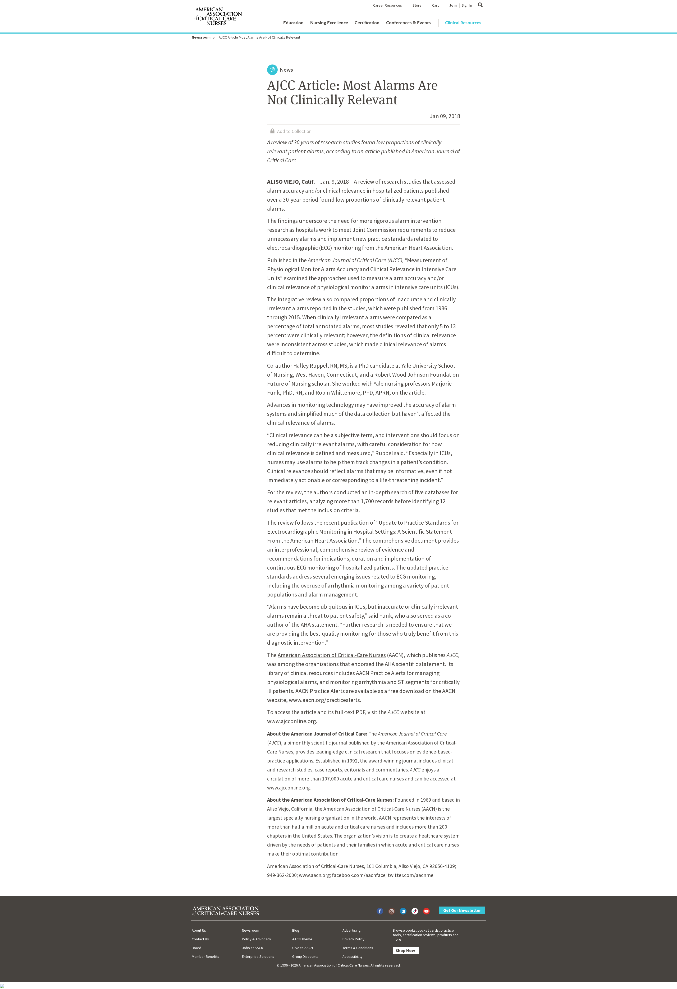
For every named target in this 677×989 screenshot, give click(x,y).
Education (293, 23)
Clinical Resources (463, 23)
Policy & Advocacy (256, 939)
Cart (435, 5)
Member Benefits (205, 956)
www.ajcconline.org (291, 721)
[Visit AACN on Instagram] (391, 911)
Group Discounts (305, 956)
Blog (295, 930)
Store (417, 5)
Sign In (467, 5)
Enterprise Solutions (258, 956)
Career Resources (387, 5)
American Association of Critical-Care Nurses (332, 655)
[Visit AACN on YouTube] (426, 911)
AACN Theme (302, 939)
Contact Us (200, 939)
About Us (199, 930)
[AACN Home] (218, 17)
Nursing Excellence (329, 23)
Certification (367, 23)
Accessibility (352, 956)
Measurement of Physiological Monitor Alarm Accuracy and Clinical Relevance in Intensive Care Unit (361, 269)
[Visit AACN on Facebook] (380, 911)
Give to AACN (302, 947)
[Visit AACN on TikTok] (415, 911)
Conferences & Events (408, 23)
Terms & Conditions (357, 947)
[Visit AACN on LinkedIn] (403, 911)
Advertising (351, 930)
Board (196, 947)
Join (453, 5)
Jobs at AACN (252, 947)
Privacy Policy (353, 939)
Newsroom (201, 37)
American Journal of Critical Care (347, 260)
